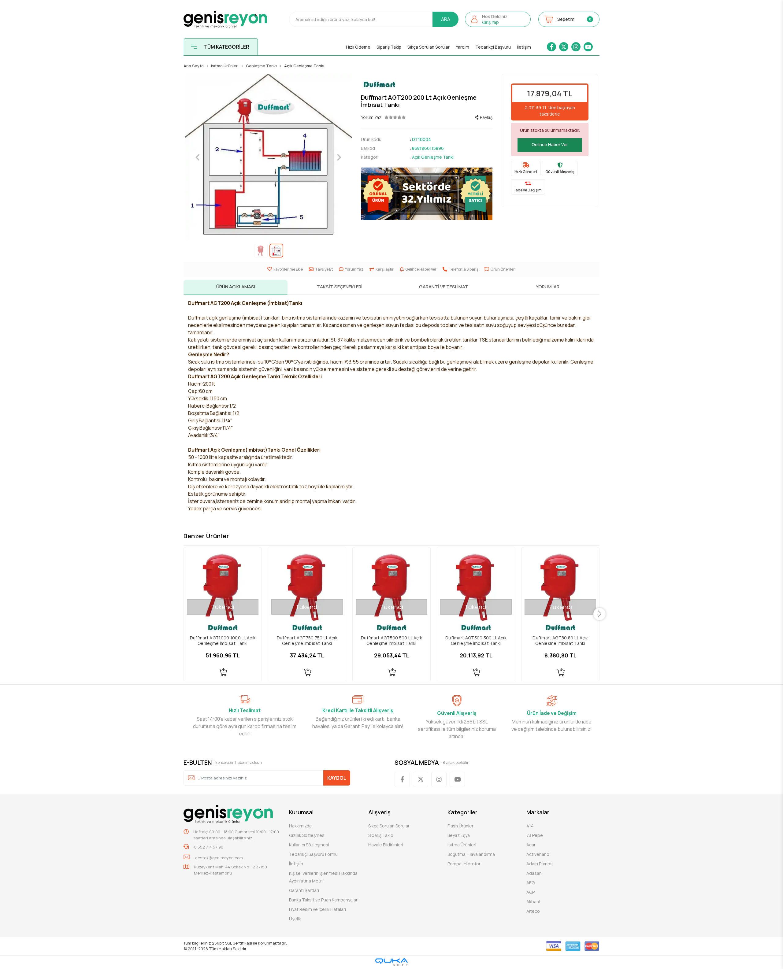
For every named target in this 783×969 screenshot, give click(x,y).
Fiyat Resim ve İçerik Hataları (317, 909)
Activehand (537, 854)
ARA (445, 19)
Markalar (537, 812)
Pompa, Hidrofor (464, 864)
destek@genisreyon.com (219, 857)
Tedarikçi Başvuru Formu (313, 854)
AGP (530, 892)
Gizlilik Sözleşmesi (307, 835)
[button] (498, 19)
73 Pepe (534, 835)
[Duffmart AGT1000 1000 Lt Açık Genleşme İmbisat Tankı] (222, 586)
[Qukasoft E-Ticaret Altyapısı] (391, 962)
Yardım (462, 47)
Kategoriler (462, 812)
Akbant (533, 901)
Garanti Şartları (304, 890)
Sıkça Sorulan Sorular (428, 47)
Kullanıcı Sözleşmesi (309, 845)
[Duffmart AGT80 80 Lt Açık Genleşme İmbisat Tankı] (560, 586)
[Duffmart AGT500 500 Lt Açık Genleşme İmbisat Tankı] (391, 586)
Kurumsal (301, 812)
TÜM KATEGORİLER (226, 46)
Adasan (534, 873)
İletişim (524, 47)
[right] (599, 614)
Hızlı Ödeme (358, 47)
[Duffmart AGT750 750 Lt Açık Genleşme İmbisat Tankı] (307, 586)
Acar (531, 845)
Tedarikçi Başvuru (493, 47)
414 (530, 826)
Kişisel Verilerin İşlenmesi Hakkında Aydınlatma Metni (323, 877)
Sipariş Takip (389, 47)
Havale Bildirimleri (385, 845)
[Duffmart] (426, 84)
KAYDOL (336, 778)
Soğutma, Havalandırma (471, 854)
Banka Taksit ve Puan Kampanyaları (323, 900)
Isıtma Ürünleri (461, 845)
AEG (530, 883)
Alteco (533, 911)
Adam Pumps (539, 864)
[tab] (236, 287)
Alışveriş (379, 812)
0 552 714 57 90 (208, 847)
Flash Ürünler (460, 826)
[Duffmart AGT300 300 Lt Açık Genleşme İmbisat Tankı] (476, 586)
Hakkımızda (300, 826)
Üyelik (295, 919)
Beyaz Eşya (458, 835)
